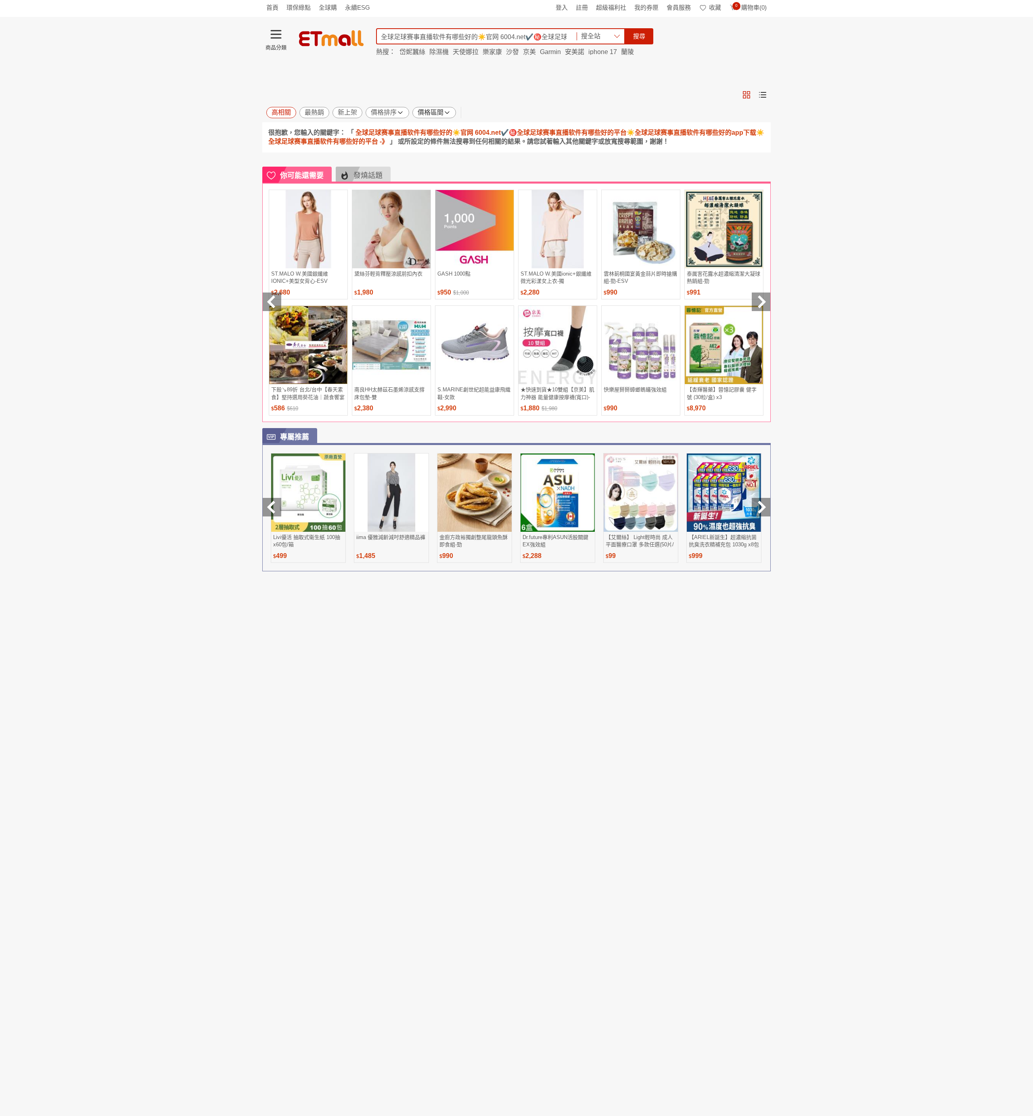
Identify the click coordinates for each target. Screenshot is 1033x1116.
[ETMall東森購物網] (331, 38)
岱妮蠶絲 (412, 51)
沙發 (512, 51)
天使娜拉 (466, 51)
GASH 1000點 (453, 274)
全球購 (328, 7)
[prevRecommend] (272, 302)
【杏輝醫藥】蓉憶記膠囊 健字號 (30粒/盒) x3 (722, 393)
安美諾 (574, 51)
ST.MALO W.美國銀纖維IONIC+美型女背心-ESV (299, 277)
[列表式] (763, 95)
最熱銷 (314, 112)
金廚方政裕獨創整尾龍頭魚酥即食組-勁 (473, 541)
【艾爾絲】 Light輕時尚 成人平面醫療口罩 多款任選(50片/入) (640, 541)
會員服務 (679, 7)
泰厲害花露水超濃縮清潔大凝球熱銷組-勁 (723, 277)
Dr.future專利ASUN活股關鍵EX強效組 (555, 541)
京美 (529, 51)
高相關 (281, 112)
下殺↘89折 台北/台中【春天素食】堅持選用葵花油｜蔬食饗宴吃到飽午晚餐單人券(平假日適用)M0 (308, 393)
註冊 (582, 7)
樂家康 (492, 51)
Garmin (550, 51)
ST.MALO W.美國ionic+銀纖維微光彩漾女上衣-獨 (556, 277)
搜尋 (639, 36)
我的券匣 (646, 7)
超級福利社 (611, 7)
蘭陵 (627, 51)
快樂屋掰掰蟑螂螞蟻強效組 (635, 390)
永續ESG (357, 7)
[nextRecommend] (761, 302)
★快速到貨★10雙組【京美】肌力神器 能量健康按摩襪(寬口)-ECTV (557, 393)
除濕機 (439, 51)
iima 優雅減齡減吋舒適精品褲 (390, 537)
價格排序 (384, 112)
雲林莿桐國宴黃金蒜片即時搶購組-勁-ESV (640, 277)
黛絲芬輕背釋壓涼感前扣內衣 (388, 274)
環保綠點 (298, 7)
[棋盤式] (746, 95)
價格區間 (430, 112)
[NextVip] (761, 507)
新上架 (347, 112)
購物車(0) (751, 7)
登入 (562, 7)
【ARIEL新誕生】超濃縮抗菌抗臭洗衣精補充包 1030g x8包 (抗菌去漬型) (724, 541)
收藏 (715, 7)
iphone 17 (602, 51)
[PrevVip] (272, 507)
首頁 (272, 7)
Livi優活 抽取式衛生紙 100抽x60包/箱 (306, 541)
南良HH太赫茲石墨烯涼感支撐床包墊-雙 (389, 393)
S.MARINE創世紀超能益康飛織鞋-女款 (473, 393)
